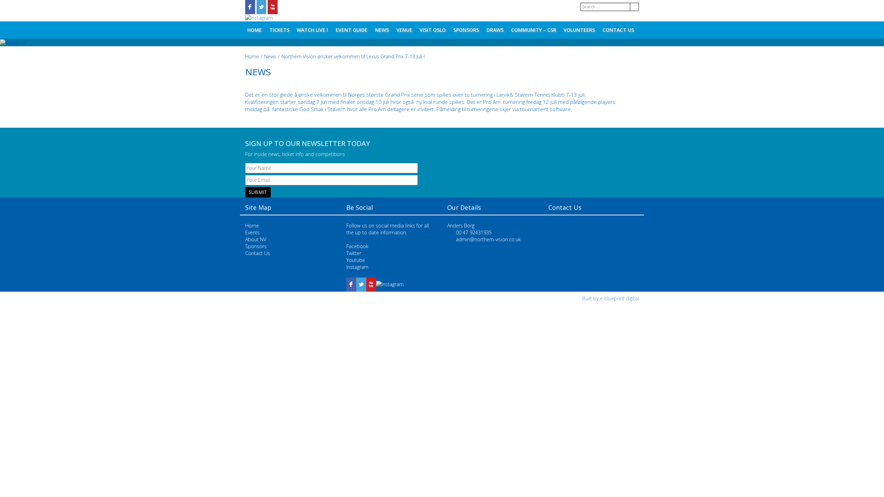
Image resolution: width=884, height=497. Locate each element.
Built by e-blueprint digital (610, 298)
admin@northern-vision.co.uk (488, 239)
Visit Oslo (433, 30)
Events (252, 232)
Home (254, 30)
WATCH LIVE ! (312, 30)
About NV (255, 239)
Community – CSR (533, 30)
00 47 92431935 (474, 232)
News (382, 30)
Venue (404, 30)
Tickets (279, 30)
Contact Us (618, 30)
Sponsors (466, 30)
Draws (495, 30)
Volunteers (579, 30)
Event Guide (351, 30)
